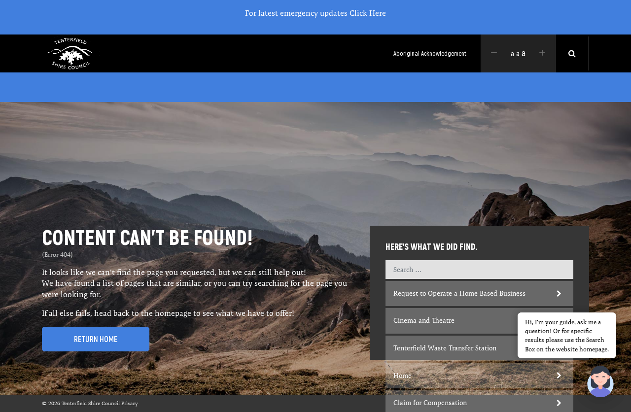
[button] (600, 381)
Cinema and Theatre (424, 320)
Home (402, 375)
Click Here (368, 13)
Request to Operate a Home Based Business (459, 293)
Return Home (95, 339)
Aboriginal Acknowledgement (429, 53)
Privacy (129, 403)
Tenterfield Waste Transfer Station (444, 347)
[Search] (572, 53)
